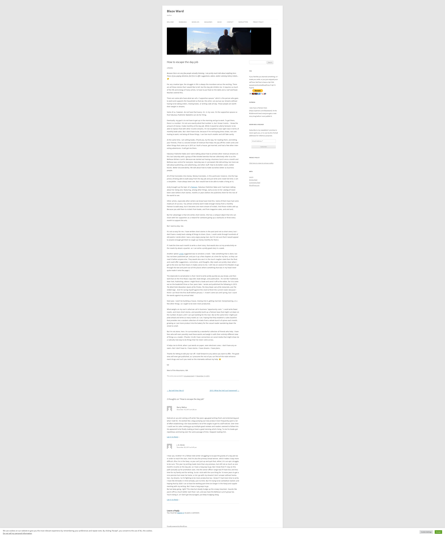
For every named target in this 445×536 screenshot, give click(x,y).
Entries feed (253, 180)
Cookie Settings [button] (426, 532)
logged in (180, 513)
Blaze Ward (175, 11)
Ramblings (183, 22)
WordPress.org (254, 185)
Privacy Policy (258, 22)
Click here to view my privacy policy (261, 163)
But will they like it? (175, 390)
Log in (251, 177)
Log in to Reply (172, 437)
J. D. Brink (181, 445)
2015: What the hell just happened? (224, 390)
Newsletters (243, 22)
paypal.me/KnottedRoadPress (259, 85)
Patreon (194, 187)
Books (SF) (195, 22)
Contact (230, 22)
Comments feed (254, 183)
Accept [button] (438, 532)
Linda (181, 254)
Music (219, 22)
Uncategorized (189, 376)
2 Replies (170, 68)
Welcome (170, 22)
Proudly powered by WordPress (177, 526)
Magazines (208, 22)
